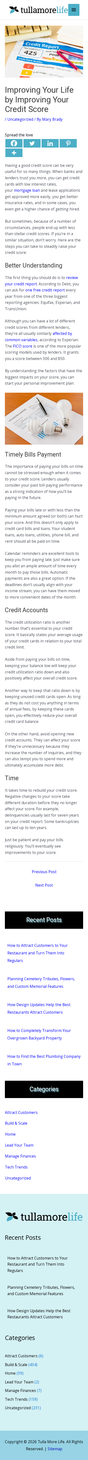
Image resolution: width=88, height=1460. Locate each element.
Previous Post (44, 871)
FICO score (22, 346)
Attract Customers (21, 1112)
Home (10, 1134)
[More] (13, 153)
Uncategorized (20, 119)
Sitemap (55, 1448)
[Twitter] (32, 143)
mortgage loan (27, 190)
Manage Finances (20, 1156)
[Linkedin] (50, 143)
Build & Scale (16, 1123)
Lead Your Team (19, 1145)
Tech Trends (16, 1167)
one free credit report (45, 290)
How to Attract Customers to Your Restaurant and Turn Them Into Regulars (37, 953)
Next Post (44, 885)
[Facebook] (13, 143)
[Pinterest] (68, 143)
